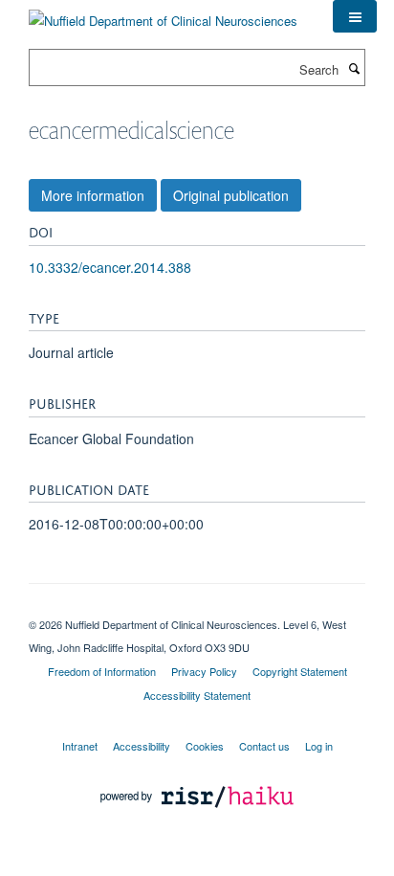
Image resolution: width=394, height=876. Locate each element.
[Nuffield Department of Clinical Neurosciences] (163, 14)
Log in (319, 745)
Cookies (205, 745)
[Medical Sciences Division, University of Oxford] (197, 608)
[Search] (353, 68)
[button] (355, 16)
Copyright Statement (299, 671)
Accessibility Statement (197, 695)
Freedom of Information (102, 671)
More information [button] (92, 195)
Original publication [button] (231, 195)
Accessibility (141, 745)
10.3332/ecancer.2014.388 (110, 267)
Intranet (80, 745)
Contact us (264, 745)
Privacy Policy (204, 671)
